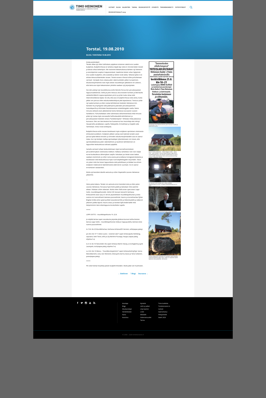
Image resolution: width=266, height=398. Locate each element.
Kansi (124, 315)
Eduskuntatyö (144, 7)
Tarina (134, 7)
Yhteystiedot (180, 7)
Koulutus (125, 317)
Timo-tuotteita (163, 303)
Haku (190, 7)
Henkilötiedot (126, 312)
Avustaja (125, 303)
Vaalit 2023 (162, 317)
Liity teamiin (144, 309)
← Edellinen (123, 273)
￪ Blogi (133, 273)
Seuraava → (143, 273)
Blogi (118, 7)
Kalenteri (126, 7)
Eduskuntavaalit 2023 (117, 12)
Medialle (143, 315)
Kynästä (155, 7)
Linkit (142, 312)
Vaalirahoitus (162, 312)
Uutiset (112, 7)
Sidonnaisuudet (145, 317)
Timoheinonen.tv (166, 7)
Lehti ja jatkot (145, 306)
